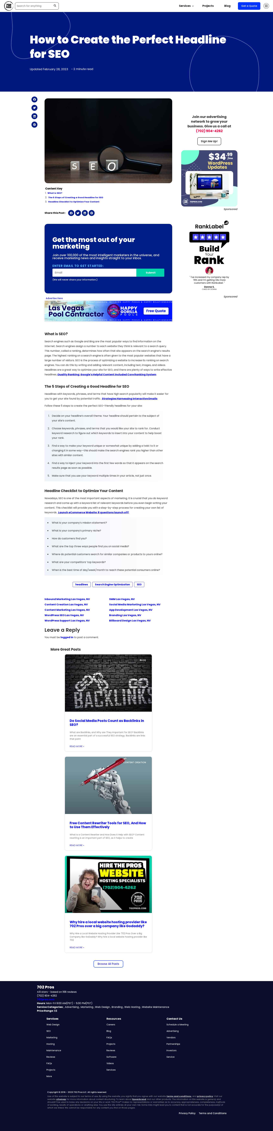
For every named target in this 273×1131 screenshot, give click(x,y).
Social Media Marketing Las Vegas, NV (135, 604)
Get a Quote (249, 6)
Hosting (50, 1044)
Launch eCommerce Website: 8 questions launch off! (93, 512)
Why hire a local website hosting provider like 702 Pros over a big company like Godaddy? (108, 924)
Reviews (50, 1056)
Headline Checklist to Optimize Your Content (73, 201)
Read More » (77, 746)
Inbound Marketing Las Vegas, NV (67, 599)
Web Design (53, 1024)
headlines (81, 584)
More (49, 1076)
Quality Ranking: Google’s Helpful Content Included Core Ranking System (106, 374)
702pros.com (46, 999)
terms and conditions (179, 1096)
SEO (139, 584)
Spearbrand (139, 1099)
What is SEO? (55, 193)
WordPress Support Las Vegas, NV (67, 620)
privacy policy (205, 1096)
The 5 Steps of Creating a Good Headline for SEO (75, 197)
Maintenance (53, 1050)
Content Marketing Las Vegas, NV (67, 610)
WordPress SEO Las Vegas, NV (64, 615)
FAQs (49, 1063)
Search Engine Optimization (112, 584)
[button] (34, 99)
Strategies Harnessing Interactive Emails (129, 398)
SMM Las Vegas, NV (122, 599)
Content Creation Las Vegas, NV (66, 604)
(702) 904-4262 (209, 131)
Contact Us (174, 1019)
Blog (227, 6)
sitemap (61, 1099)
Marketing (51, 1037)
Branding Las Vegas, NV (125, 615)
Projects (208, 6)
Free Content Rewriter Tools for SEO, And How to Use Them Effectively (108, 825)
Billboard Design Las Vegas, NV (130, 620)
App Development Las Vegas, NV (130, 610)
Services (52, 1019)
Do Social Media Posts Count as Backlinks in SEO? (107, 722)
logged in (67, 637)
